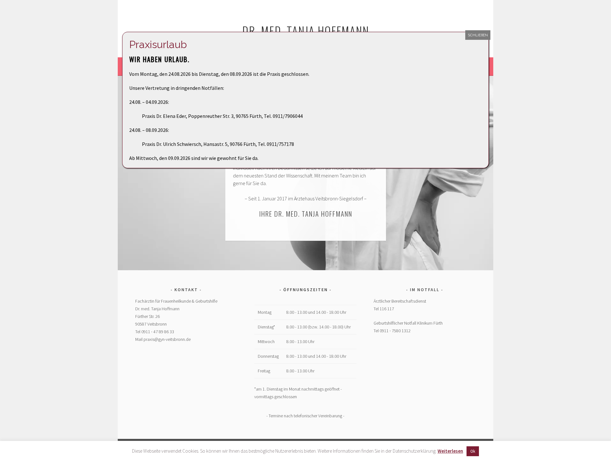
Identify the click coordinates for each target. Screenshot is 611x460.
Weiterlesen (450, 451)
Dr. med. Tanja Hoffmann (305, 30)
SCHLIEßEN (478, 35)
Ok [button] (472, 451)
